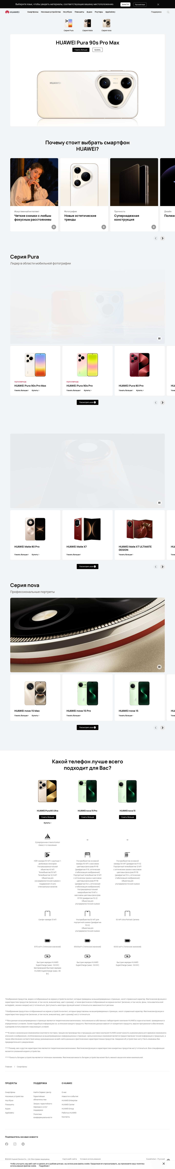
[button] (168, 12)
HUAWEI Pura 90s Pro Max (87, 42)
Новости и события (70, 1096)
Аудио (89, 12)
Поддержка (156, 12)
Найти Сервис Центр (42, 1092)
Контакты (66, 1117)
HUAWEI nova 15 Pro (78, 710)
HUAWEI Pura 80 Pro (131, 385)
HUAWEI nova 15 (128, 710)
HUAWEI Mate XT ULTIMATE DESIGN (135, 548)
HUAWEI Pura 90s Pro (79, 385)
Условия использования (90, 1159)
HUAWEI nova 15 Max (27, 710)
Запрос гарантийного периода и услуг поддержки (42, 1106)
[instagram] (14, 1144)
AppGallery (110, 12)
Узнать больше (80, 50)
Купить (98, 50)
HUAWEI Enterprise (69, 1100)
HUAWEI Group (68, 1108)
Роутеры (99, 12)
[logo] (12, 12)
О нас (64, 1092)
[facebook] (6, 1144)
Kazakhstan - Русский (155, 1159)
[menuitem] (32, 11)
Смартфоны (32, 12)
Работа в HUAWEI (69, 1113)
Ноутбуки (67, 12)
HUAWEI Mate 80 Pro (26, 546)
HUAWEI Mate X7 (76, 546)
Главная (8, 1066)
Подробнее (44, 1166)
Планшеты (79, 12)
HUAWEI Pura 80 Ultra (47, 810)
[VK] (23, 1144)
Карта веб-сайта (70, 1159)
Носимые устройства (51, 12)
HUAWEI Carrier (68, 1104)
